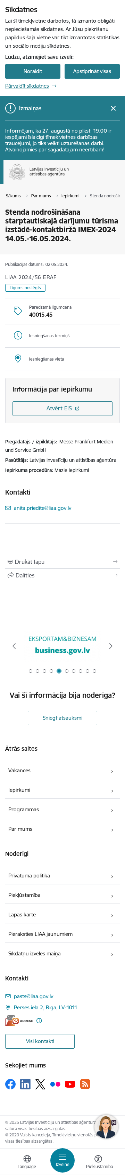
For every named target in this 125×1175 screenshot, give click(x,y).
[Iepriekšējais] (14, 646)
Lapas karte (22, 914)
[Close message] (113, 108)
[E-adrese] (19, 1020)
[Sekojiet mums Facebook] (10, 1084)
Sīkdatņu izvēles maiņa (34, 953)
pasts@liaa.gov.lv (33, 996)
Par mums (20, 829)
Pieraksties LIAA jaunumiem (40, 934)
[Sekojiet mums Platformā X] (40, 1084)
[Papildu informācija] (39, 1020)
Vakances (19, 770)
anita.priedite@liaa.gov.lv (42, 508)
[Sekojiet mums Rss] (85, 1084)
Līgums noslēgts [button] (25, 287)
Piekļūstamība (24, 895)
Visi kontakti (40, 1041)
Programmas (23, 809)
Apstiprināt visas (92, 71)
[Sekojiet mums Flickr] (55, 1084)
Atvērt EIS (59, 408)
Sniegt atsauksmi (62, 718)
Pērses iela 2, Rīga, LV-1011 (45, 1007)
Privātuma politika (29, 875)
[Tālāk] (110, 646)
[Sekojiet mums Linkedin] (25, 1084)
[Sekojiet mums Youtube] (70, 1084)
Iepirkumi (19, 790)
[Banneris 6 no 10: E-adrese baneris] (62, 646)
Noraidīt (33, 71)
